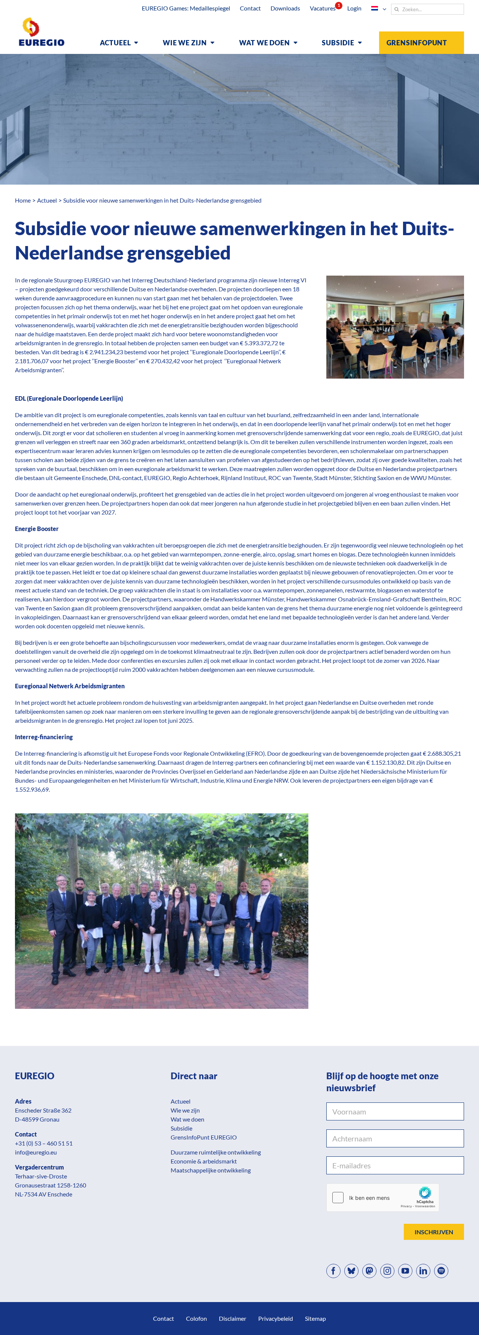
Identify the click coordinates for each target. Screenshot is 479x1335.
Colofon (196, 1318)
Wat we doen (187, 1119)
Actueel (180, 1101)
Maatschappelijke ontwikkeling (211, 1170)
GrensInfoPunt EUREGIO (204, 1137)
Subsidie (181, 1128)
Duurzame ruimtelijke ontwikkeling (216, 1152)
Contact (163, 1318)
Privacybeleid (275, 1318)
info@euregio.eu (36, 1152)
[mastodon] (369, 1271)
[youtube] (405, 1271)
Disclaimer (232, 1318)
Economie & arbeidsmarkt (204, 1161)
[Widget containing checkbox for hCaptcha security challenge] (382, 1197)
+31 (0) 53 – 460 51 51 (44, 1143)
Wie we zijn (185, 1110)
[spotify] (441, 1271)
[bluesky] (351, 1271)
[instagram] (387, 1271)
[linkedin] (423, 1271)
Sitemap (315, 1318)
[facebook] (333, 1271)
